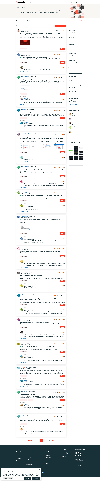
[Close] (39, 469)
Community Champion (60, 238)
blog (47, 242)
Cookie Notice (27, 474)
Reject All (27, 478)
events (44, 239)
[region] (21, 474)
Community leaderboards (44, 238)
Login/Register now (44, 246)
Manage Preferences (8, 478)
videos (51, 242)
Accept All (36, 478)
